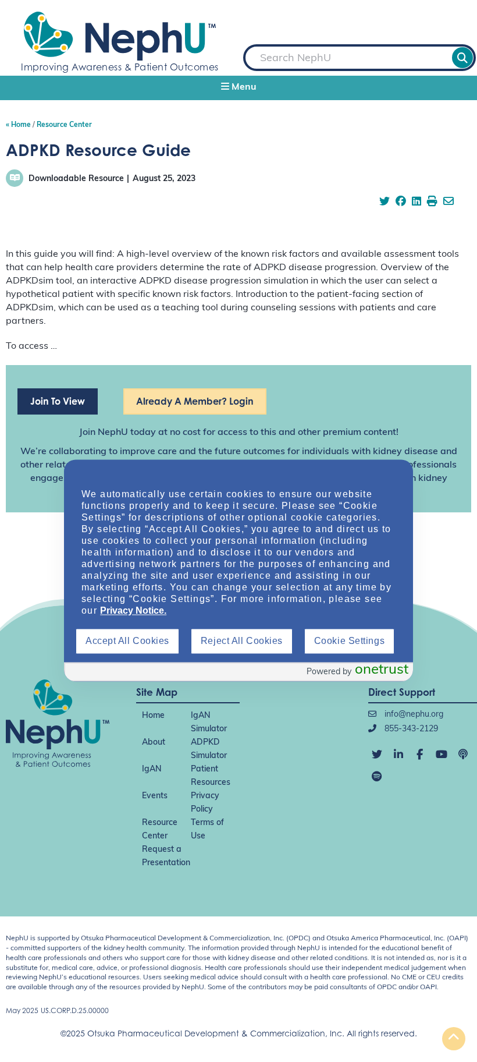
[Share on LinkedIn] (416, 202)
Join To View (57, 401)
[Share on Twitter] (384, 202)
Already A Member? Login (195, 401)
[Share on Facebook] (401, 202)
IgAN (152, 769)
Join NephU (103, 432)
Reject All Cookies (242, 641)
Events (155, 796)
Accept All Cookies (127, 641)
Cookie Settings (349, 641)
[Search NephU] (462, 57)
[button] (238, 88)
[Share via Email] (448, 202)
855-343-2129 (410, 729)
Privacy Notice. (133, 611)
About (153, 742)
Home (153, 715)
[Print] (432, 202)
